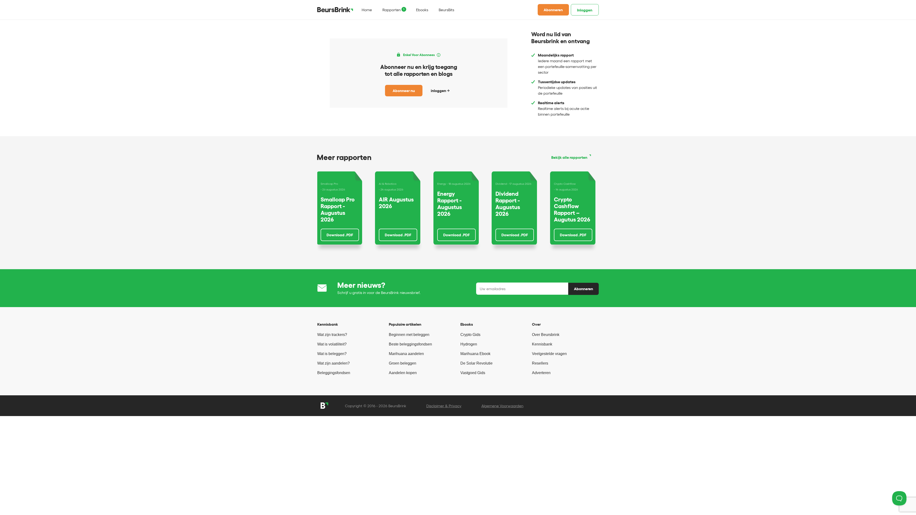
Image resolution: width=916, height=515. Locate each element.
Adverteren (541, 373)
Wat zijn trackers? (332, 335)
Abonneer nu (404, 90)
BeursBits (446, 10)
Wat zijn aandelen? (333, 363)
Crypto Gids (470, 335)
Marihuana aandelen (406, 354)
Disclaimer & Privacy (443, 406)
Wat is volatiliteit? (332, 344)
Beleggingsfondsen (333, 373)
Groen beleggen (402, 363)
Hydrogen (468, 344)
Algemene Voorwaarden (502, 406)
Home (367, 10)
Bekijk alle (569, 157)
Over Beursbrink (545, 335)
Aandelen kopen (403, 373)
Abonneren (553, 10)
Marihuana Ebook (475, 354)
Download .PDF (340, 235)
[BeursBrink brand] (335, 9)
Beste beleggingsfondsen (410, 344)
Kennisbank (542, 344)
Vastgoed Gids (472, 373)
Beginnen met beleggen (409, 335)
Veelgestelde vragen (549, 354)
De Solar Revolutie (476, 363)
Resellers (540, 363)
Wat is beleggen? (332, 354)
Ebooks (422, 10)
